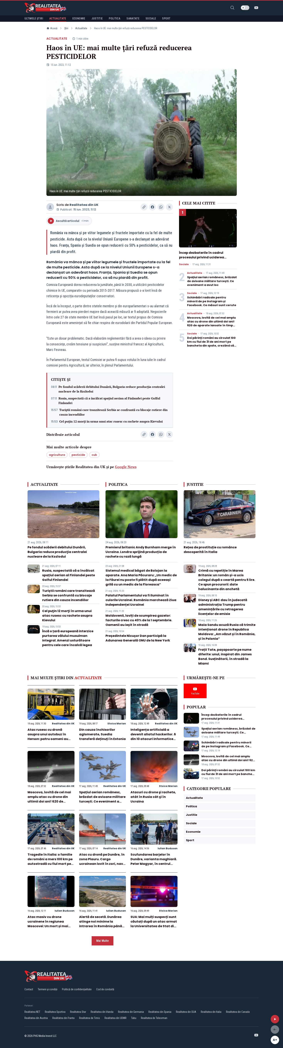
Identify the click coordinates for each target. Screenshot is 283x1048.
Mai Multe (102, 941)
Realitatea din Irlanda (102, 1011)
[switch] (245, 7)
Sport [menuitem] (166, 18)
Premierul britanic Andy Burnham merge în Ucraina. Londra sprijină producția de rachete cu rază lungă (140, 552)
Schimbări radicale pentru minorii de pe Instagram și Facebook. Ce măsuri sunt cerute (211, 301)
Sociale (184, 264)
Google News (125, 466)
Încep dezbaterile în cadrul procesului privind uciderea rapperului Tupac (201, 257)
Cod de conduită (105, 989)
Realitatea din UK (83, 205)
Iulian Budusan (168, 848)
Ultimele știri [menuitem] (33, 18)
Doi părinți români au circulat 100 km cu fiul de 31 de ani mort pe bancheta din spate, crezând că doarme (211, 343)
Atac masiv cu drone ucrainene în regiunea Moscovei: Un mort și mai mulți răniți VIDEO (48, 924)
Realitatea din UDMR (115, 1018)
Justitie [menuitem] (97, 18)
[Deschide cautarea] (232, 8)
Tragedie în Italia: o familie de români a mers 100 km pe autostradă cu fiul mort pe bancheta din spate (50, 861)
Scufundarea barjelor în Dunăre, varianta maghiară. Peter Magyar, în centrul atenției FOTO (154, 861)
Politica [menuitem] (114, 18)
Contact (28, 989)
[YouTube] (256, 7)
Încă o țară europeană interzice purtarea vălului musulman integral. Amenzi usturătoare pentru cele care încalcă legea (67, 638)
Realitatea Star (78, 1011)
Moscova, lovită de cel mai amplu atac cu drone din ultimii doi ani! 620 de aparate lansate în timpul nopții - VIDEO (211, 323)
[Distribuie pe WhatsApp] (160, 207)
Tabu (133, 1018)
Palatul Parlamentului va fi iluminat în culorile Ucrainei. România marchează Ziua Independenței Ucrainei (140, 600)
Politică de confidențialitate (77, 989)
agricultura (57, 455)
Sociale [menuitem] (151, 18)
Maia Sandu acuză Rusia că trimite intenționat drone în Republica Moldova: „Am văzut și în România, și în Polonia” (226, 632)
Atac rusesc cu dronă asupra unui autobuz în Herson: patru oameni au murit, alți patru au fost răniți (48, 738)
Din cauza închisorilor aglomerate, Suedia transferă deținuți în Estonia (102, 734)
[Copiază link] (144, 207)
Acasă (53, 28)
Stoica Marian (116, 723)
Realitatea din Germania (131, 1011)
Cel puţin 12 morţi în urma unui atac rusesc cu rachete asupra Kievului (111, 421)
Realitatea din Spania (159, 1011)
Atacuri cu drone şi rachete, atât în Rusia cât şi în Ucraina (153, 797)
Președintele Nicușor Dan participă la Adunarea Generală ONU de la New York (137, 638)
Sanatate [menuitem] (132, 18)
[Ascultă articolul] (275, 1019)
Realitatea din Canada (238, 1011)
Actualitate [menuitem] (57, 18)
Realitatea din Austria (36, 1018)
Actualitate (81, 28)
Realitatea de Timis (89, 1018)
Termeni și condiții (47, 989)
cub (94, 455)
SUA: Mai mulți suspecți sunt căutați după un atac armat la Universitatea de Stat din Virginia (154, 924)
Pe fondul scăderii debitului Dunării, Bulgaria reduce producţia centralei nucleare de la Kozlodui (112, 389)
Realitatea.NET (32, 1011)
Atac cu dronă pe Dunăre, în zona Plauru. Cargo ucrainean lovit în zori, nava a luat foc (102, 861)
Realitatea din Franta (63, 1018)
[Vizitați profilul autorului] (50, 207)
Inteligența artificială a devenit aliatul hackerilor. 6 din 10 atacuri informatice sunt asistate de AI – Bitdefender (153, 738)
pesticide (78, 455)
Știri (66, 28)
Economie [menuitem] (78, 18)
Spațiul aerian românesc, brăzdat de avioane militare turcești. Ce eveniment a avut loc (212, 281)
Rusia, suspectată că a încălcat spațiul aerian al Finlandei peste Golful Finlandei (109, 400)
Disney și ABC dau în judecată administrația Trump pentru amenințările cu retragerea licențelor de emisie (222, 607)
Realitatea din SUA (186, 1011)
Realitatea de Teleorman (154, 1018)
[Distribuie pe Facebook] (152, 207)
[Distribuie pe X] (169, 207)
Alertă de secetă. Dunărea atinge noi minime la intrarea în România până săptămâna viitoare (100, 924)
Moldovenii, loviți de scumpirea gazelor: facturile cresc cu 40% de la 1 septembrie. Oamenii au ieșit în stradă (138, 620)
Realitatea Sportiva (55, 1011)
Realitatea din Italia (211, 1011)
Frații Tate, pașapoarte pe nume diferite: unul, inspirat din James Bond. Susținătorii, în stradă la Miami (225, 656)
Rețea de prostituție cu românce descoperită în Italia (210, 549)
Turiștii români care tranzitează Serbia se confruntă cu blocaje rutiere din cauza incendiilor (113, 412)
